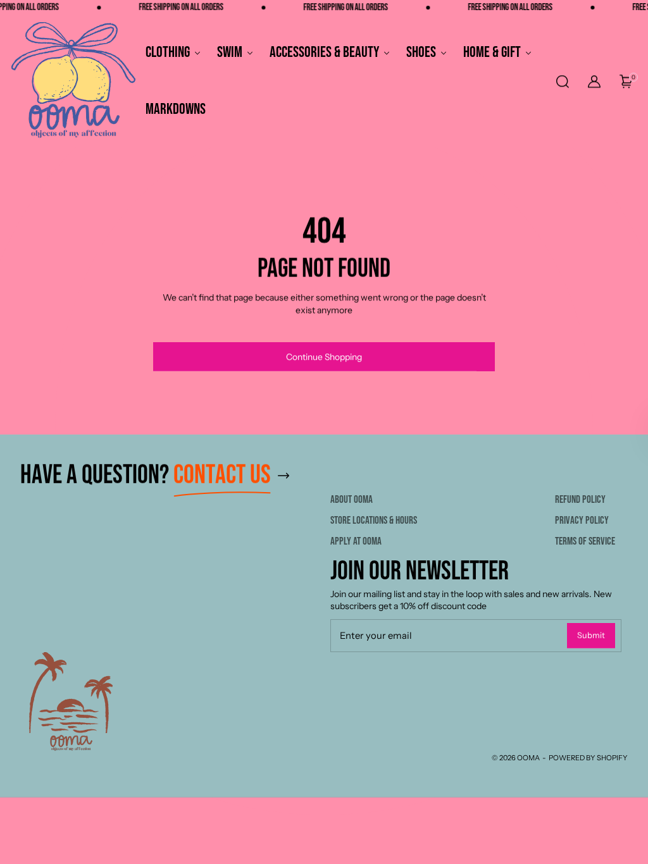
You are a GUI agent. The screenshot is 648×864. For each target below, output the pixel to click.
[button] (561, 81)
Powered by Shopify (588, 757)
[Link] (324, 475)
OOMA (528, 757)
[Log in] (594, 81)
